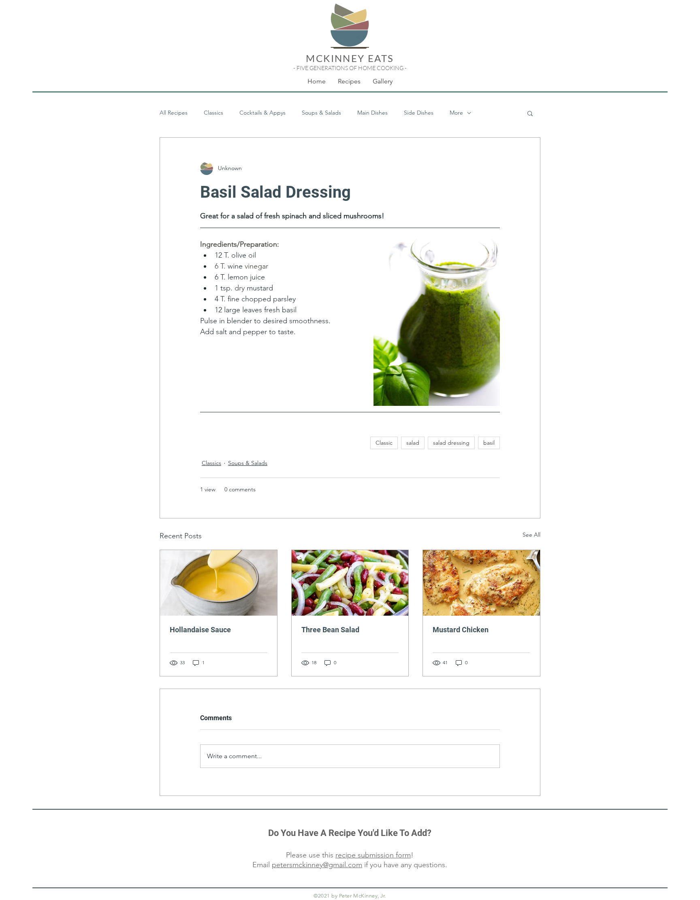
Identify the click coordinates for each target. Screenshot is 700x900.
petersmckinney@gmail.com (317, 864)
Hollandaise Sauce (200, 629)
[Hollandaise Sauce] (218, 583)
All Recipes (174, 112)
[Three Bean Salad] (350, 583)
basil (489, 442)
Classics (213, 112)
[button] (530, 113)
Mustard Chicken (461, 629)
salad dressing (451, 442)
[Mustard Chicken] (481, 583)
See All (531, 534)
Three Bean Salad (330, 629)
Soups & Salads (321, 112)
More (456, 112)
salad (412, 442)
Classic (384, 442)
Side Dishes (418, 112)
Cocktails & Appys (262, 112)
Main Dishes (372, 112)
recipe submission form (373, 855)
